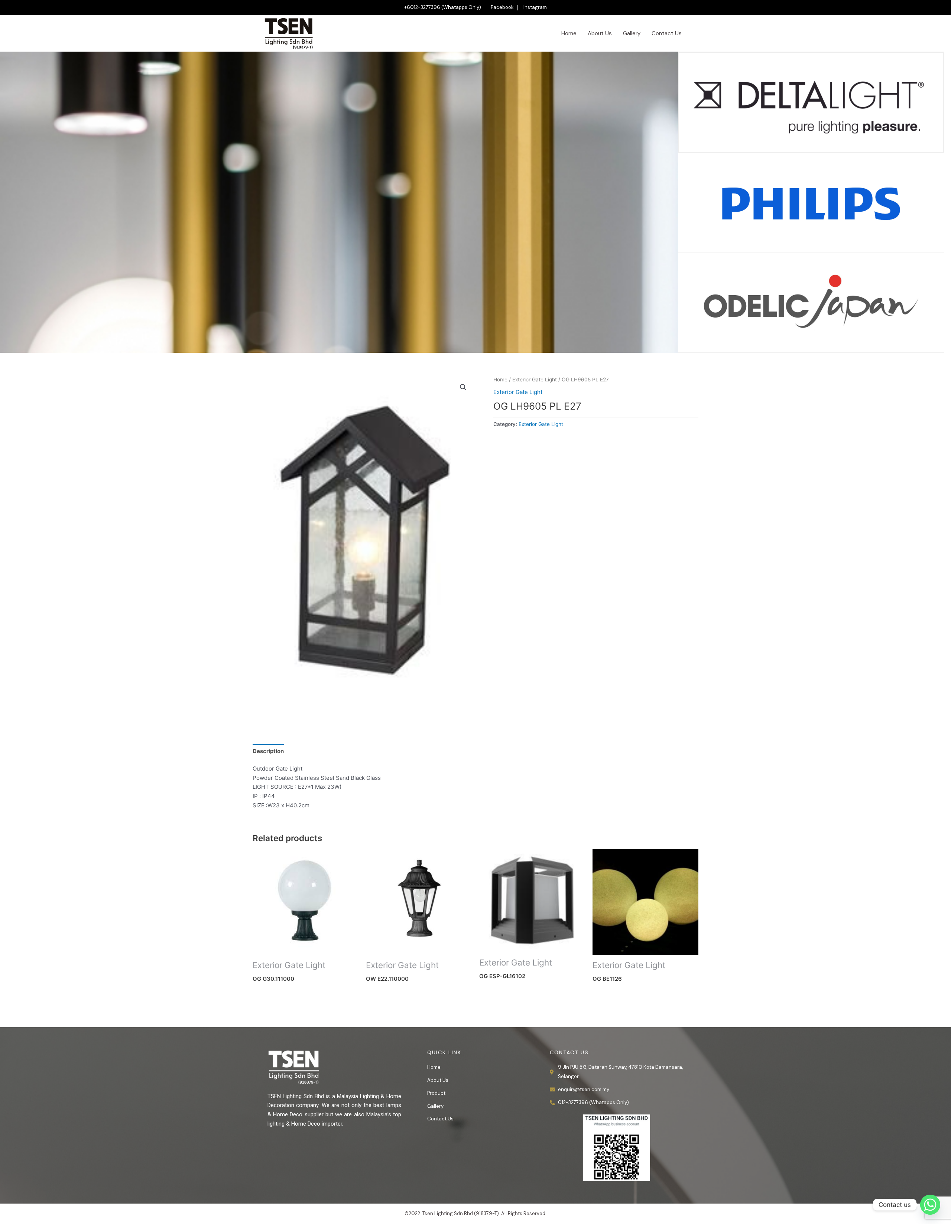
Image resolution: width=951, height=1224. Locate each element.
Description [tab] (268, 751)
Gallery (631, 33)
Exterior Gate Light (534, 379)
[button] (463, 387)
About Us (600, 33)
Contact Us (667, 33)
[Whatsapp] (930, 1205)
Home (569, 33)
